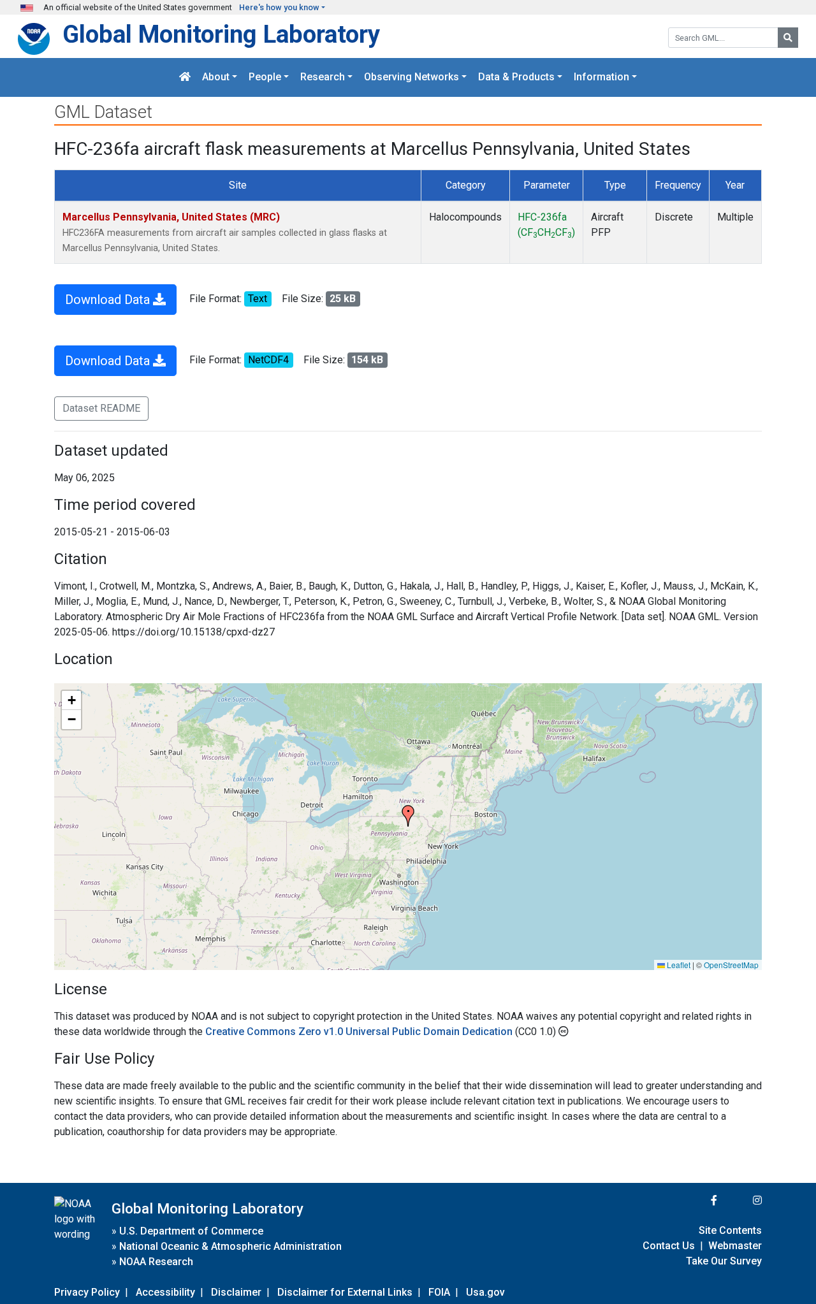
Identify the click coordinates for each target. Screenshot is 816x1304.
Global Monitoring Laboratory (221, 34)
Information (601, 77)
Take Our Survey (724, 1261)
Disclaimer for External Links (344, 1292)
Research (322, 77)
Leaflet (677, 964)
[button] (408, 816)
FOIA (439, 1292)
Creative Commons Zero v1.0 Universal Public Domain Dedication (360, 1031)
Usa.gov (485, 1292)
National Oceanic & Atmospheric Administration (230, 1246)
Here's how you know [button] (279, 7)
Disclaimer (236, 1292)
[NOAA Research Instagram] (741, 1200)
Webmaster (735, 1246)
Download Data (109, 299)
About (215, 77)
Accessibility (165, 1292)
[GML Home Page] (185, 77)
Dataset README (101, 408)
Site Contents (730, 1230)
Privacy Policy (87, 1292)
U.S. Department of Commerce (191, 1231)
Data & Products (516, 77)
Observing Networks (411, 77)
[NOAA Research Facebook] (697, 1200)
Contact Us (669, 1246)
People (265, 77)
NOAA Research (156, 1262)
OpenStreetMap (731, 964)
